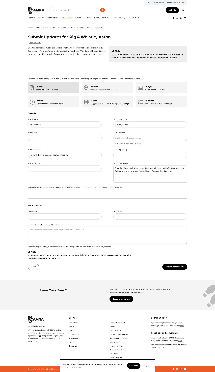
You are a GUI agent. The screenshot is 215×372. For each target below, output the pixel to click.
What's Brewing (116, 357)
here (182, 326)
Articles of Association (118, 338)
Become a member (121, 299)
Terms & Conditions (117, 350)
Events (71, 342)
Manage (147, 366)
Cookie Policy (115, 342)
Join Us (172, 10)
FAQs (36, 338)
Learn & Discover (158, 2)
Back (33, 266)
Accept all (133, 366)
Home (30, 27)
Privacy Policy (115, 330)
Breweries (73, 346)
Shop (149, 2)
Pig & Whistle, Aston (83, 27)
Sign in (184, 10)
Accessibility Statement (119, 334)
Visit (70, 330)
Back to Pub (35, 42)
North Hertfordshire (65, 27)
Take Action (73, 338)
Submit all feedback (174, 266)
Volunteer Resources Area (175, 2)
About (71, 327)
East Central (50, 27)
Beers (71, 350)
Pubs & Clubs (74, 334)
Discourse (114, 354)
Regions (39, 27)
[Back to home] (36, 10)
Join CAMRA (74, 323)
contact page (47, 338)
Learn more (76, 367)
